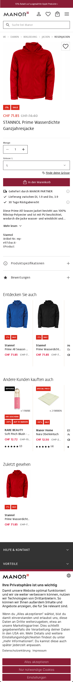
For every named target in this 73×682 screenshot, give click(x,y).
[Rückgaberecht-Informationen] (68, 202)
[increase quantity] (23, 149)
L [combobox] (7, 165)
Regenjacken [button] (62, 37)
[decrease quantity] (7, 149)
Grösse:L (8, 158)
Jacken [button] (46, 37)
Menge (6, 143)
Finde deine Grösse (58, 172)
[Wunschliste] (65, 46)
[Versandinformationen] (68, 191)
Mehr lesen (10, 225)
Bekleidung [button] (30, 37)
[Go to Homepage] (16, 14)
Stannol (8, 234)
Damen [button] (15, 37)
